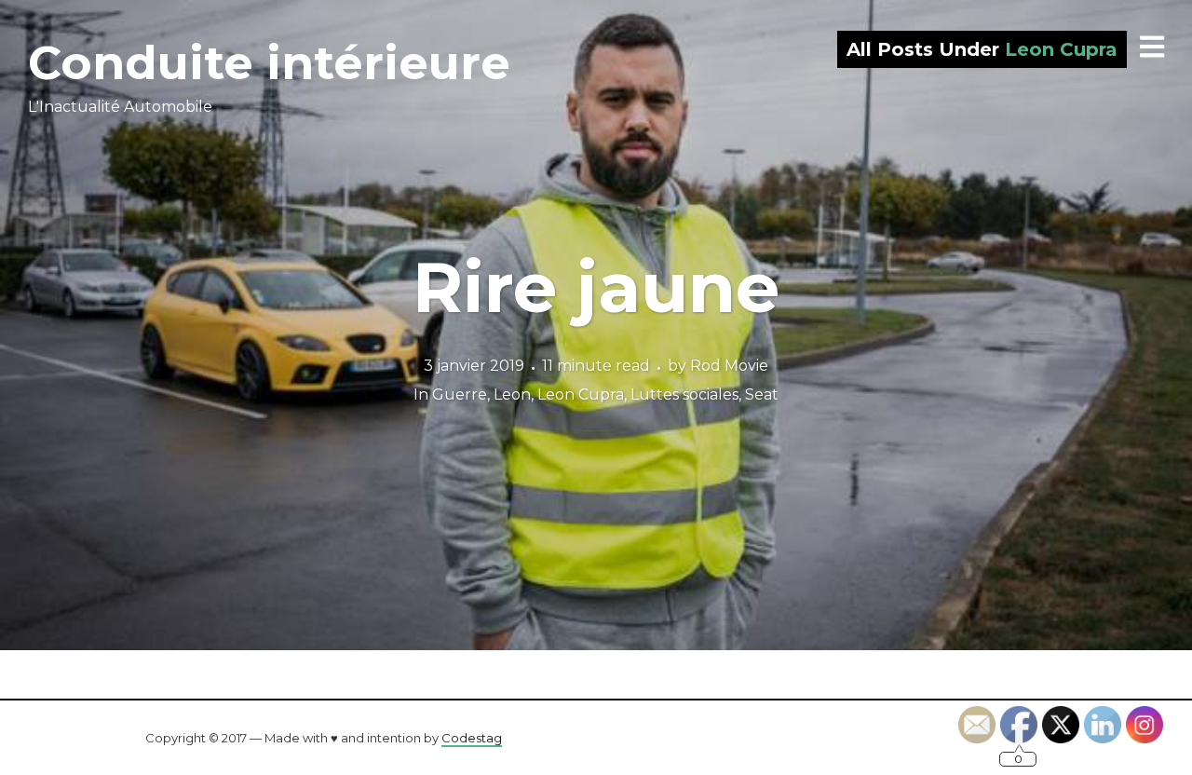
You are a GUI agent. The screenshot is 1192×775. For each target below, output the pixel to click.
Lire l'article (596, 325)
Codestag (471, 737)
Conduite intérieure (269, 62)
